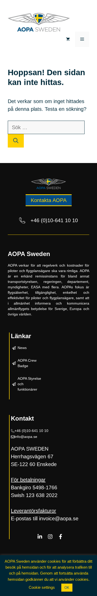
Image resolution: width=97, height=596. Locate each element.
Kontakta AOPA (48, 200)
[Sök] (16, 141)
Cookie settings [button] (42, 587)
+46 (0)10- (23, 431)
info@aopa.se (25, 437)
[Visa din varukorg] (68, 39)
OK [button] (66, 588)
